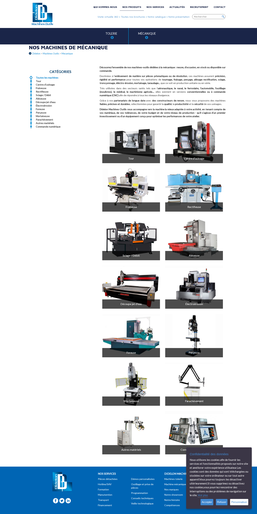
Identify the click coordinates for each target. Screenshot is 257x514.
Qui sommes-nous (105, 6)
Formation (103, 489)
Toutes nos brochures (133, 16)
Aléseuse (41, 98)
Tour (38, 81)
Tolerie (111, 33)
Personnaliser (239, 502)
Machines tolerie (173, 478)
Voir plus (203, 495)
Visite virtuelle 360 (108, 16)
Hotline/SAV (105, 484)
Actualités (177, 6)
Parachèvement (44, 119)
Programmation (139, 492)
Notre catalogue (157, 16)
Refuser (221, 502)
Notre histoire (172, 499)
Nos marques (171, 489)
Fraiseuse (41, 88)
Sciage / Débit (43, 95)
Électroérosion (44, 105)
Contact (220, 6)
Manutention (105, 494)
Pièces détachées (107, 478)
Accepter (207, 502)
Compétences (172, 505)
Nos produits (131, 6)
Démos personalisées (143, 478)
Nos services (155, 6)
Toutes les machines (47, 77)
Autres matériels (45, 123)
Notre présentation (179, 16)
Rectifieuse (42, 91)
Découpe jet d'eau (46, 102)
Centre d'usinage (45, 84)
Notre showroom (173, 494)
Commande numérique (48, 126)
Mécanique (147, 33)
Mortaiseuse (43, 116)
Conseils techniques (142, 498)
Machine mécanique (175, 484)
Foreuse (40, 109)
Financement (105, 505)
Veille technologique (142, 503)
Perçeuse (41, 112)
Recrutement (199, 6)
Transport (103, 499)
